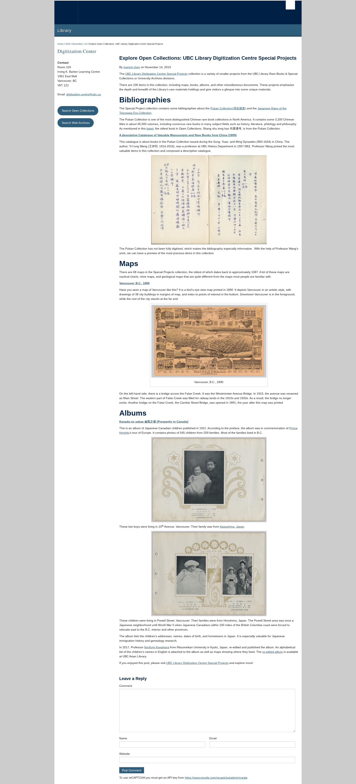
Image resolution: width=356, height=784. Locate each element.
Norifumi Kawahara (156, 647)
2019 (67, 44)
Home (60, 44)
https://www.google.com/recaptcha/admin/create (216, 777)
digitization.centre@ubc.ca (83, 94)
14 (85, 44)
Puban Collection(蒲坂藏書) (228, 108)
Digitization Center (76, 51)
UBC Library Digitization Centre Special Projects (156, 73)
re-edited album (272, 651)
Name (123, 738)
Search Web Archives (76, 122)
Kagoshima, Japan (232, 526)
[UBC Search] (290, 5)
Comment (125, 685)
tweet (149, 128)
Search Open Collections (78, 110)
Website (124, 753)
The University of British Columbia (66, 12)
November (77, 44)
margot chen (131, 67)
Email (213, 738)
